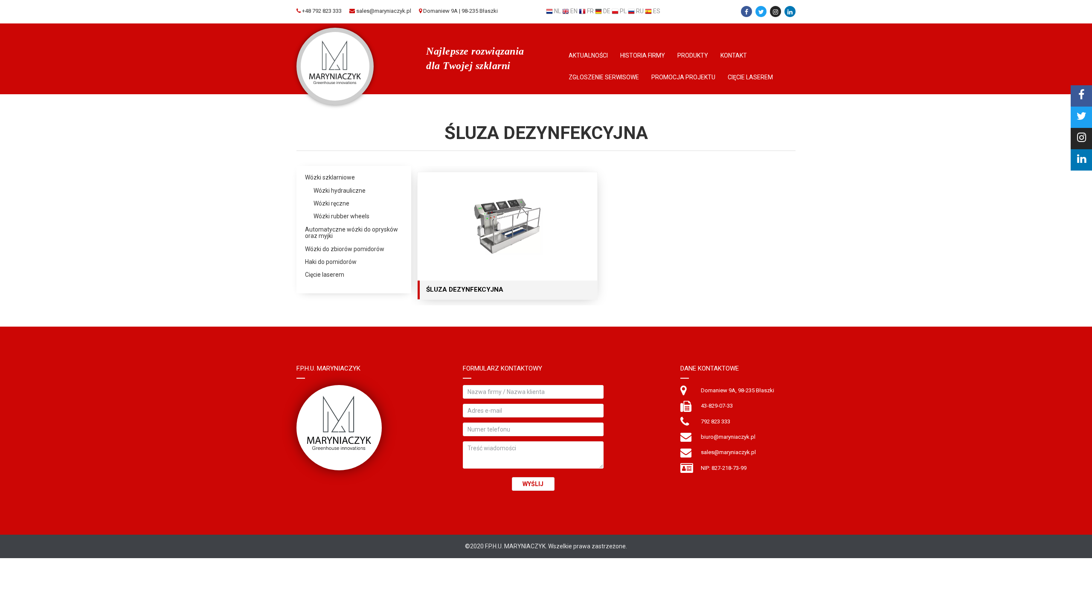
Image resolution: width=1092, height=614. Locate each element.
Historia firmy (642, 55)
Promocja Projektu (683, 77)
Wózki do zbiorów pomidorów (344, 249)
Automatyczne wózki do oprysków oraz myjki (351, 232)
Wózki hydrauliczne (340, 191)
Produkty (692, 55)
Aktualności (588, 55)
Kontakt (733, 55)
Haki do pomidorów (331, 262)
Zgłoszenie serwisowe (604, 77)
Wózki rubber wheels (341, 216)
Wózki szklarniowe (330, 177)
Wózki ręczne (331, 203)
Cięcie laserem (750, 77)
